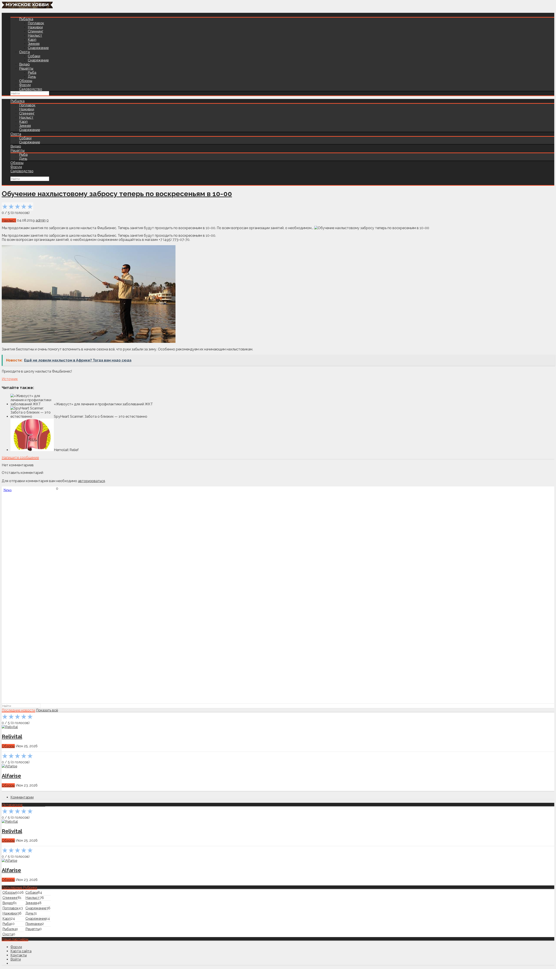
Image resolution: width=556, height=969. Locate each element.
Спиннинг (35, 31)
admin (41, 220)
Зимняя (34, 44)
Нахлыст (35, 35)
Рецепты (26, 68)
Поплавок (36, 23)
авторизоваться (91, 481)
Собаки (34, 56)
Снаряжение (38, 48)
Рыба (32, 73)
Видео (24, 64)
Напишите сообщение (20, 457)
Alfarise (11, 776)
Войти (15, 959)
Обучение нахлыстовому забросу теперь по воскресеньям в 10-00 (117, 194)
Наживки (35, 27)
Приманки (33, 924)
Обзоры (25, 81)
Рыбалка (26, 19)
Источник (10, 379)
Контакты (18, 955)
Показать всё (47, 710)
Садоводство (30, 89)
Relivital (12, 736)
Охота (24, 52)
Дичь (32, 77)
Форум (25, 85)
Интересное (12, 805)
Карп (32, 40)
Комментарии (22, 797)
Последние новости (18, 710)
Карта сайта (20, 951)
